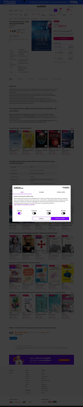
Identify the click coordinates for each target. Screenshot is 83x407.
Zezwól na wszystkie (60, 218)
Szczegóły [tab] (41, 192)
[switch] (34, 213)
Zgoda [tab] (22, 192)
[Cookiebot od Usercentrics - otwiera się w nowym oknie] (63, 188)
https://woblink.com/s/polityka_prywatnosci (24, 204)
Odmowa (41, 218)
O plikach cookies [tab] (61, 192)
